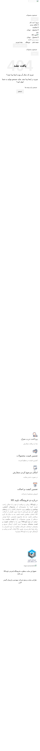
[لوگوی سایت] (34, 6)
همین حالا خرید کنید (20, 45)
